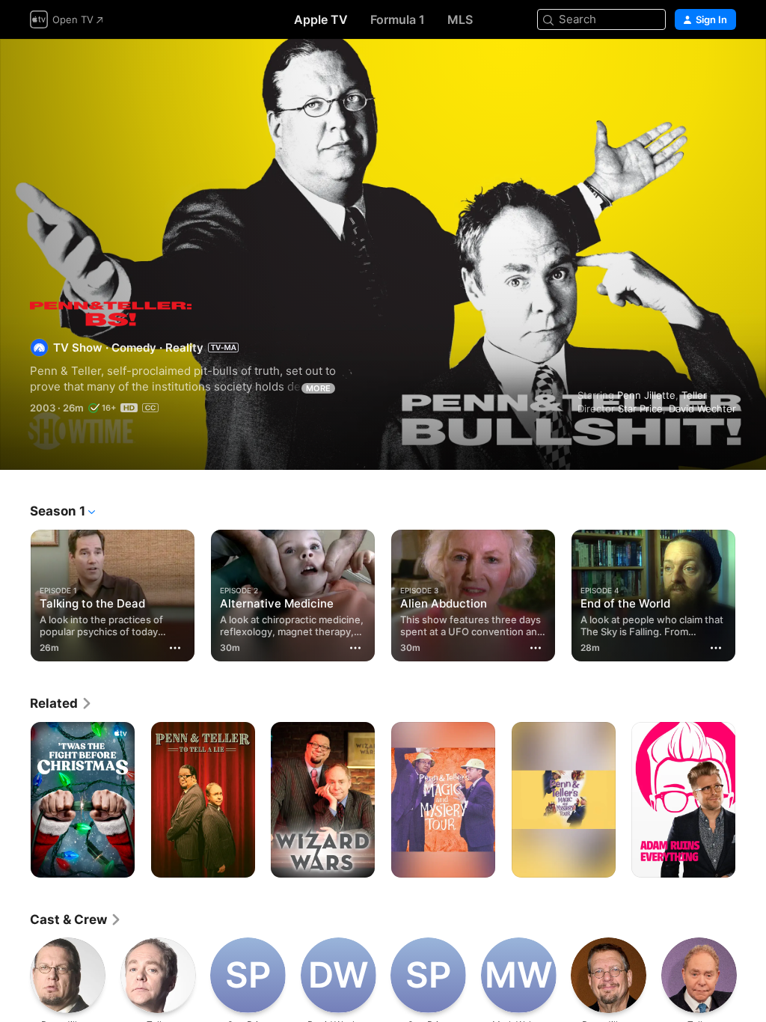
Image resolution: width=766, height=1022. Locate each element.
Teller (694, 395)
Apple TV (321, 19)
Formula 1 (397, 19)
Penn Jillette (646, 395)
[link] (61, 703)
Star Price (640, 408)
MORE (318, 388)
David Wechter (702, 408)
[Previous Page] (14, 592)
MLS (460, 19)
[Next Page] (751, 592)
